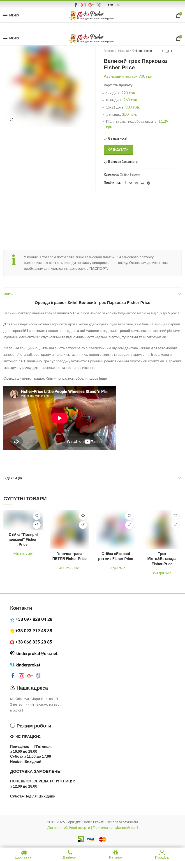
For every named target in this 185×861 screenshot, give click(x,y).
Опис (8, 294)
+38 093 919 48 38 (33, 631)
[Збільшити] (11, 119)
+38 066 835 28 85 (33, 642)
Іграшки (123, 51)
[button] (37, 525)
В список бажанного (123, 161)
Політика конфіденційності (115, 827)
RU (118, 5)
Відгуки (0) (12, 478)
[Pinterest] (137, 183)
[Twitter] (131, 183)
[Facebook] (125, 183)
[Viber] (99, 5)
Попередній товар (162, 51)
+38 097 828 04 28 (34, 619)
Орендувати (118, 149)
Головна (109, 51)
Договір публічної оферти (68, 827)
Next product (171, 51)
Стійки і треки (142, 51)
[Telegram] (149, 183)
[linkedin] (143, 183)
